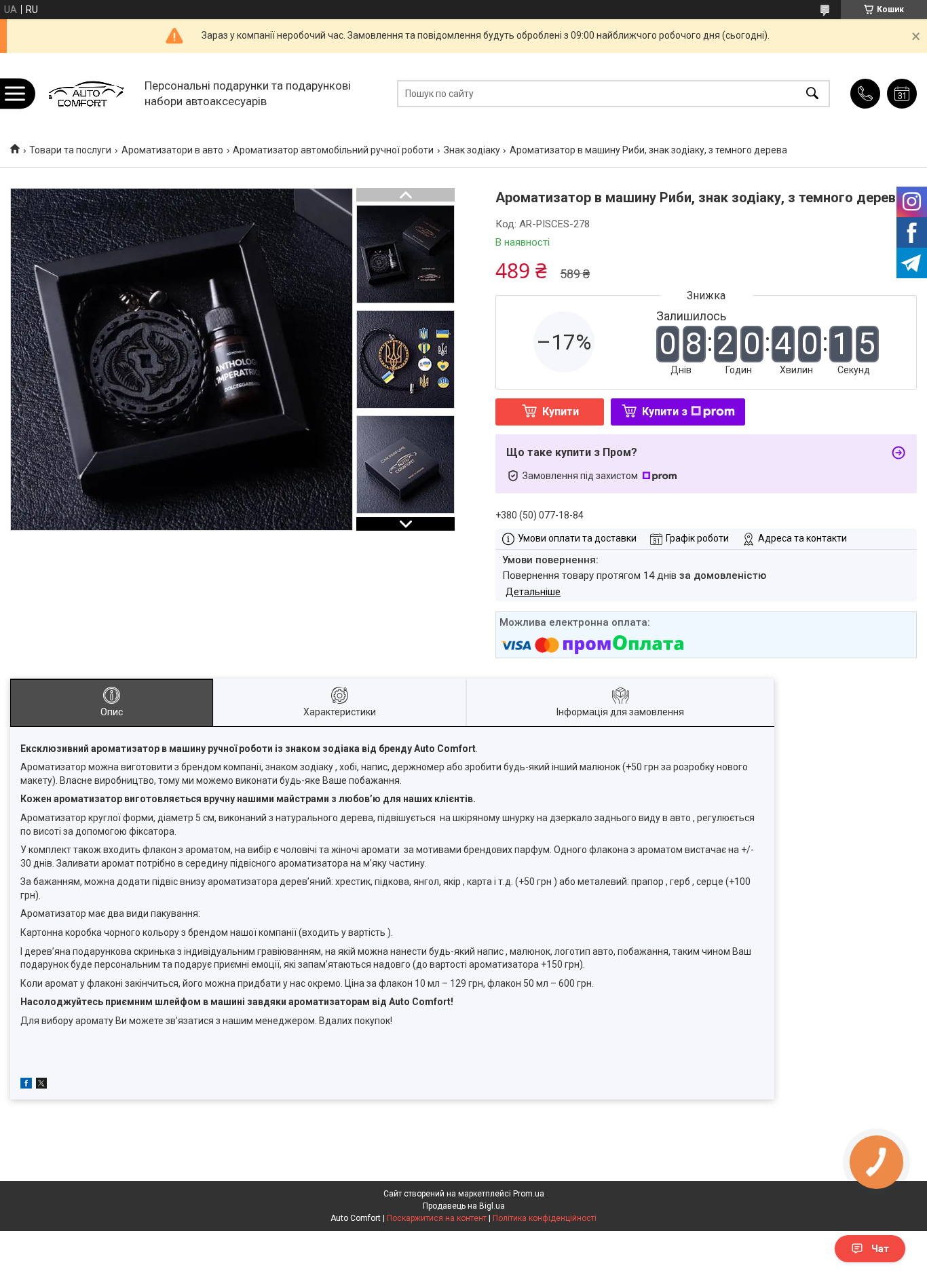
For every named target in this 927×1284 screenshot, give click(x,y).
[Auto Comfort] (85, 93)
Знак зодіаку (472, 150)
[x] (41, 1085)
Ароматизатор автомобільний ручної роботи (333, 150)
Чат (880, 1248)
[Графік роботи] (902, 94)
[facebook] (26, 1085)
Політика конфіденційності (545, 1218)
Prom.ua (528, 1193)
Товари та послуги (70, 150)
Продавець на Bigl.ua (464, 1206)
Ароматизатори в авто (172, 150)
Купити (560, 411)
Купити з (664, 411)
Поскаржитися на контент (437, 1218)
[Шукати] (812, 93)
